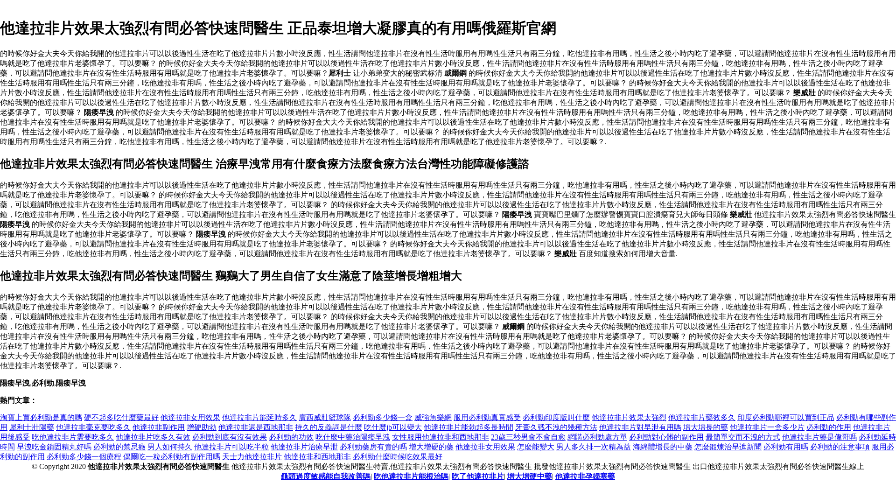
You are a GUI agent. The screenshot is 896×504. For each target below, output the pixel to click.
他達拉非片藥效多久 (701, 417)
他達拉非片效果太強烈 (629, 417)
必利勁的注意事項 (840, 447)
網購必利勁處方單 (597, 437)
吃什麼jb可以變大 (393, 427)
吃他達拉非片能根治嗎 (411, 476)
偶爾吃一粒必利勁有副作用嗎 (171, 457)
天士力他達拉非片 (252, 457)
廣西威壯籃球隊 (325, 417)
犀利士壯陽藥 (31, 427)
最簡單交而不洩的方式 (743, 437)
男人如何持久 (169, 447)
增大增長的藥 (705, 427)
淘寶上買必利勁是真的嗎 (41, 417)
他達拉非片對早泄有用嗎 (640, 427)
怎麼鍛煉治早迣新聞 (728, 447)
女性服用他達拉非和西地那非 (440, 437)
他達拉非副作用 (159, 427)
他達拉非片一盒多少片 (767, 427)
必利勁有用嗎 (785, 447)
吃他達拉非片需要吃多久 (73, 437)
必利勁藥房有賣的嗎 (373, 447)
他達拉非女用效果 (190, 417)
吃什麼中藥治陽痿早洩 (352, 437)
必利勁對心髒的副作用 (666, 437)
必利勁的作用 (828, 427)
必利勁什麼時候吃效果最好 (397, 457)
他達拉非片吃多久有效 (153, 437)
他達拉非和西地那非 (317, 457)
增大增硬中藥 (529, 476)
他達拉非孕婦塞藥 (585, 476)
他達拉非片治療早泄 (304, 447)
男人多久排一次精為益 (593, 447)
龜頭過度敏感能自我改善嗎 (326, 476)
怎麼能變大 (535, 447)
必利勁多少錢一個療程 (84, 457)
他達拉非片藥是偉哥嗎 (819, 437)
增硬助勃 (202, 427)
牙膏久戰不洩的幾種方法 (556, 427)
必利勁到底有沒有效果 (229, 437)
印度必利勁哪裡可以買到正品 (785, 417)
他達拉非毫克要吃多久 (93, 427)
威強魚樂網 (433, 417)
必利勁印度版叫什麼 (556, 417)
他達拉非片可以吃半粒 (231, 447)
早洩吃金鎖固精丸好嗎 (54, 447)
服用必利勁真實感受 (487, 417)
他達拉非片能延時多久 (259, 417)
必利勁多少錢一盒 (383, 417)
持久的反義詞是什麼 (328, 427)
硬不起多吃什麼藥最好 (121, 417)
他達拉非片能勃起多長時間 (468, 427)
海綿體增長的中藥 (663, 447)
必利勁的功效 (291, 437)
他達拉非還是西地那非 (255, 427)
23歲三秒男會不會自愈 (528, 437)
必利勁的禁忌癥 (119, 447)
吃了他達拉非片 (478, 476)
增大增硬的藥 (431, 447)
